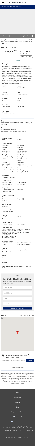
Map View (23, 315)
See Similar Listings (26, 56)
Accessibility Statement (12, 427)
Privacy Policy (22, 426)
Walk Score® (20, 367)
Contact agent (5, 35)
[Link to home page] (17, 2)
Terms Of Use (11, 426)
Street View (30, 315)
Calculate (29, 360)
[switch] (24, 36)
